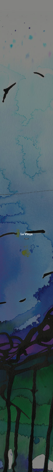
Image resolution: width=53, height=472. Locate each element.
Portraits (26, 238)
